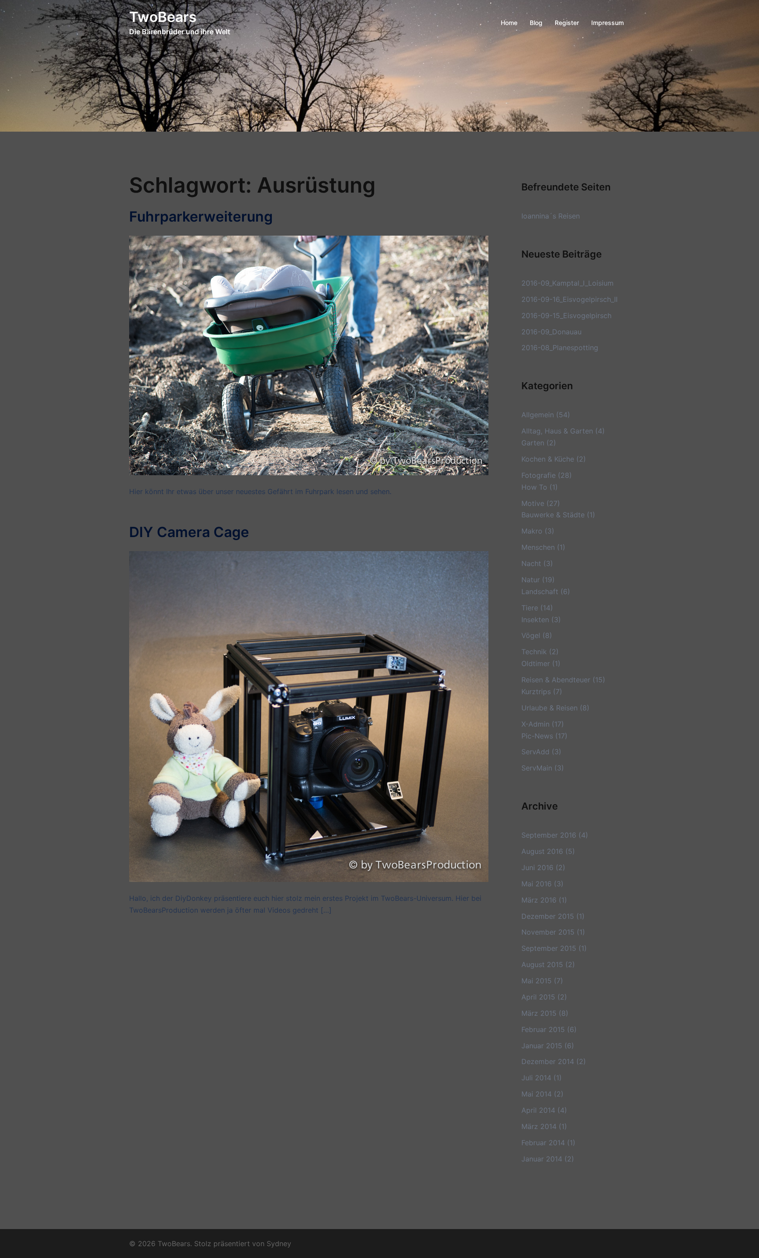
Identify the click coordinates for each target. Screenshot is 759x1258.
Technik (534, 651)
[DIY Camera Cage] (308, 715)
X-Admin (535, 724)
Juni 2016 (537, 867)
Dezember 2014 (547, 1061)
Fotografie (538, 475)
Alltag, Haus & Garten (557, 431)
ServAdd (535, 751)
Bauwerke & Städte (553, 514)
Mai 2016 (536, 883)
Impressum (607, 22)
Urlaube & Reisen (549, 707)
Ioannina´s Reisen (550, 215)
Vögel (530, 635)
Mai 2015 (536, 980)
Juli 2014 (536, 1077)
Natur (530, 579)
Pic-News (537, 735)
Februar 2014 (543, 1142)
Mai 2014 (536, 1094)
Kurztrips (536, 691)
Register (567, 22)
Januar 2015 (541, 1045)
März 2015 (539, 1013)
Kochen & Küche (547, 459)
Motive (532, 503)
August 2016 (542, 851)
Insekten (535, 619)
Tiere (529, 607)
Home (509, 22)
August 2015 (542, 964)
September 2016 (548, 835)
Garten (532, 442)
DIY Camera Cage (189, 532)
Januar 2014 (541, 1158)
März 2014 (539, 1126)
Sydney (279, 1243)
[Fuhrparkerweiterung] (308, 354)
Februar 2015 (543, 1029)
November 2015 (548, 932)
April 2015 (538, 997)
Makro (531, 531)
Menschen (538, 547)
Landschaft (539, 591)
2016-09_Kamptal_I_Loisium (567, 283)
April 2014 (538, 1110)
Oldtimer (535, 663)
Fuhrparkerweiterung (201, 216)
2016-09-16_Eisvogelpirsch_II (569, 299)
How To (534, 487)
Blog (536, 22)
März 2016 (539, 900)
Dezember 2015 (547, 916)
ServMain (536, 767)
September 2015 (548, 948)
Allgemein (537, 414)
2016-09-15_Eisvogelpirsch (566, 315)
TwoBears (163, 16)
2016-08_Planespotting (559, 347)
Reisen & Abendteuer (555, 679)
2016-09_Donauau (551, 331)
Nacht (531, 563)
